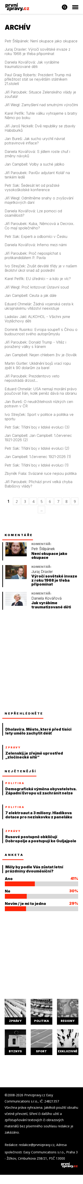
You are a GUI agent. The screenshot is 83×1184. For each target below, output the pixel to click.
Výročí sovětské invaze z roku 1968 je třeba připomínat (54, 580)
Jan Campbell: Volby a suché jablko (34, 164)
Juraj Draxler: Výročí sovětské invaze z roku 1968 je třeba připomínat (37, 51)
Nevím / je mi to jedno (25, 903)
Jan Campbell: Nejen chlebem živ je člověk (41, 355)
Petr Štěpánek (43, 549)
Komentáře (19, 535)
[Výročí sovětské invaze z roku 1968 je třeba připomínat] (16, 578)
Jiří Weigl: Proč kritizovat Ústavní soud (37, 287)
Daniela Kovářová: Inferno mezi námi (36, 245)
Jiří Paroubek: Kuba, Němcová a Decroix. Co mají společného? (39, 226)
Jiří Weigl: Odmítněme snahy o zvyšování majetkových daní (39, 200)
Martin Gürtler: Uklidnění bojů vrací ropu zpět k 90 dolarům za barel (38, 365)
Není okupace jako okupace (49, 556)
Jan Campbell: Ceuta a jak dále (30, 295)
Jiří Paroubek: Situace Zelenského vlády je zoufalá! (40, 94)
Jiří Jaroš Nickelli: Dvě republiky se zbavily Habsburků (40, 128)
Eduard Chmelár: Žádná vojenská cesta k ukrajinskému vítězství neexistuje (39, 306)
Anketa (14, 855)
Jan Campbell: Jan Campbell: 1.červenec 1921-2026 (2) (38, 437)
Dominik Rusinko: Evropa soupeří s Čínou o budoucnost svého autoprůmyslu (41, 331)
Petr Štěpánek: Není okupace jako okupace (41, 41)
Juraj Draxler (42, 572)
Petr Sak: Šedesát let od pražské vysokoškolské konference (32, 187)
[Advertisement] (41, 660)
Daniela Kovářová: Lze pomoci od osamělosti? (33, 213)
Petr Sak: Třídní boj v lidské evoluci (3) (37, 427)
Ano (9, 878)
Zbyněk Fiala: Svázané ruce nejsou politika (41, 473)
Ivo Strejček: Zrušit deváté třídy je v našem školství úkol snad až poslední (41, 268)
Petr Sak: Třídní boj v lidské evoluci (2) (37, 448)
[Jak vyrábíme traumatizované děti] (16, 604)
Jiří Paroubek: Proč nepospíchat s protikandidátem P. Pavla (33, 255)
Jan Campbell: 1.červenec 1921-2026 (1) (38, 457)
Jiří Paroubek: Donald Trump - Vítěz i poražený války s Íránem (35, 344)
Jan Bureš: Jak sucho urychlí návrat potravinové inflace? (35, 141)
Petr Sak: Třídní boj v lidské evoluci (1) (37, 465)
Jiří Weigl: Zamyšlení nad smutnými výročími (41, 105)
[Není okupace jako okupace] (16, 555)
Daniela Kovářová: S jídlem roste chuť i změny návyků (37, 153)
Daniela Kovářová (46, 598)
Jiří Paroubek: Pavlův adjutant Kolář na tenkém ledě (37, 175)
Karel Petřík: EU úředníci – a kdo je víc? (38, 279)
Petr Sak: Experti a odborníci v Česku (36, 236)
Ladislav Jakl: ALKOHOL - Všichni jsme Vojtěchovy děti (37, 319)
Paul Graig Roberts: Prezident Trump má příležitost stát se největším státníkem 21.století (38, 79)
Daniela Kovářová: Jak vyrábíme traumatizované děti (32, 64)
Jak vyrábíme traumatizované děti (51, 605)
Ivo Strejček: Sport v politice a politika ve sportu (39, 416)
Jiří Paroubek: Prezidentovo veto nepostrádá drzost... (32, 378)
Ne (7, 891)
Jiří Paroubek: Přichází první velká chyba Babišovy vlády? (38, 484)
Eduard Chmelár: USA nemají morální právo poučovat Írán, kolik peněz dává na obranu (41, 391)
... (42, 509)
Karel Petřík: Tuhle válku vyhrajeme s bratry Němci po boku (41, 115)
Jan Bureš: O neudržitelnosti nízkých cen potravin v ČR (39, 404)
